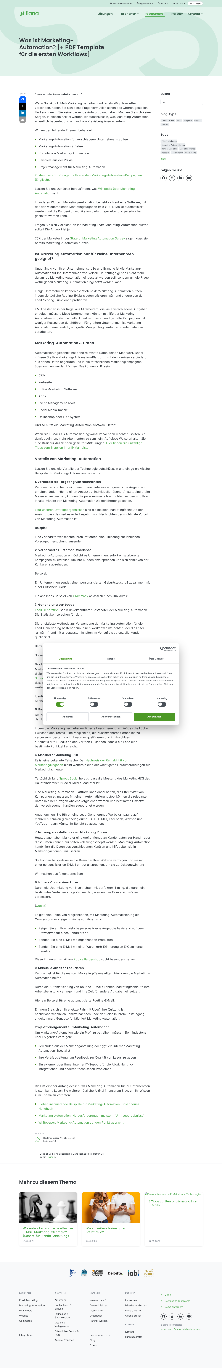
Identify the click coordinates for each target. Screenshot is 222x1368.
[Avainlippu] (72, 1273)
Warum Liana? (98, 1300)
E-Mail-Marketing (169, 141)
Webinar (197, 121)
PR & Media (25, 1310)
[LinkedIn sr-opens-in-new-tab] (180, 178)
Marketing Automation (32, 1305)
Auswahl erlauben (111, 717)
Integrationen (26, 1335)
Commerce (25, 1320)
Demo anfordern (173, 1306)
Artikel (164, 121)
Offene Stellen (133, 1315)
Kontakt (129, 1331)
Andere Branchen (64, 1340)
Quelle (40, 906)
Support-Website (146, 3)
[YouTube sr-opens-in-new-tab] (189, 178)
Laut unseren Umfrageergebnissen (59, 510)
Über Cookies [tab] (156, 658)
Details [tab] (111, 658)
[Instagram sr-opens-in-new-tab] (172, 178)
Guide (171, 121)
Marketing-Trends (187, 149)
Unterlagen (96, 1315)
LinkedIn (51, 1157)
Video (179, 121)
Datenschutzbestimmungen (187, 1329)
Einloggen (196, 3)
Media (167, 1294)
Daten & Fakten (98, 1305)
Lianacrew (131, 1300)
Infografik (188, 121)
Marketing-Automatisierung (173, 145)
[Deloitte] (115, 1273)
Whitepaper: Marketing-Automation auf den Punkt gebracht (81, 1122)
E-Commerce (177, 153)
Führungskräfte (133, 1336)
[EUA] (97, 1273)
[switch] (94, 704)
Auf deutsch (177, 3)
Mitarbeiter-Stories (136, 1305)
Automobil (60, 1299)
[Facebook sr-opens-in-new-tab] (164, 178)
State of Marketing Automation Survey (97, 238)
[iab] (133, 1273)
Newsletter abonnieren (122, 3)
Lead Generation (47, 610)
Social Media (190, 153)
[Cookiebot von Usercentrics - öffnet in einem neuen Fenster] (162, 649)
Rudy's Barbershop (87, 959)
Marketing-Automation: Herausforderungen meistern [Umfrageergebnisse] (92, 1115)
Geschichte (96, 1310)
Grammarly (80, 596)
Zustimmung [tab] (65, 658)
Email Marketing (28, 1300)
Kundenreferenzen (100, 1335)
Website (23, 1315)
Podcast (164, 124)
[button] (106, 13)
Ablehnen (68, 717)
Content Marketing (169, 149)
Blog (92, 1340)
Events (94, 1345)
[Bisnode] (84, 1273)
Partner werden (99, 1320)
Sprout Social (69, 778)
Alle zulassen (154, 717)
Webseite (165, 153)
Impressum (166, 1329)
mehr (163, 158)
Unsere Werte (133, 1310)
